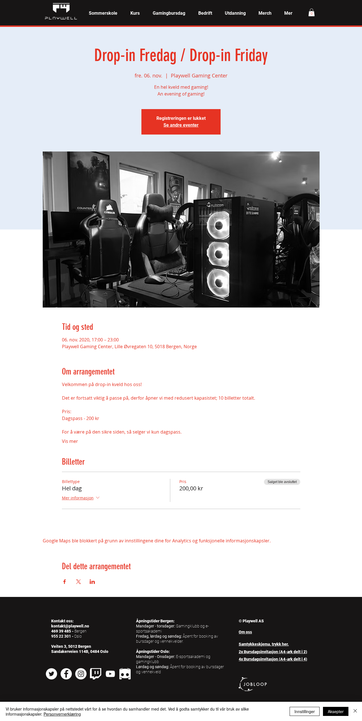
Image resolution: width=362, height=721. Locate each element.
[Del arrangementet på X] (78, 581)
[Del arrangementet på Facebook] (64, 581)
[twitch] (95, 673)
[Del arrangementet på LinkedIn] (92, 581)
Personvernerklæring (62, 714)
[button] (135, 13)
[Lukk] (355, 711)
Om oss (245, 632)
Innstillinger (304, 711)
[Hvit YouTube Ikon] (110, 673)
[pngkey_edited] (125, 673)
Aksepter (336, 711)
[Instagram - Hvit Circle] (81, 673)
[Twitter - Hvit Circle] (51, 673)
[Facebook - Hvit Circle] (66, 673)
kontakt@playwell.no (70, 626)
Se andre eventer (181, 125)
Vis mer (70, 441)
